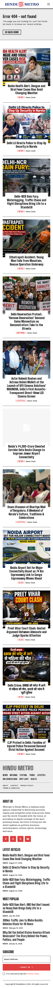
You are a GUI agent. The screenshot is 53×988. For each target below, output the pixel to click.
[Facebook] (6, 839)
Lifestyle (21, 401)
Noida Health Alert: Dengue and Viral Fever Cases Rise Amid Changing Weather (26, 89)
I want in (25, 967)
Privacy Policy (33, 973)
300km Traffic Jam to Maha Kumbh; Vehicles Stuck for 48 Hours (23, 922)
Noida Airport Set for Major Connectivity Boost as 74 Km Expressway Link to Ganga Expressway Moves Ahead (26, 573)
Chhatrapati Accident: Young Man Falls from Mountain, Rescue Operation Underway (26, 260)
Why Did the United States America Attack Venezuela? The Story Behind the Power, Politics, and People (26, 936)
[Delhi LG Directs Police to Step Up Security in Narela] (26, 124)
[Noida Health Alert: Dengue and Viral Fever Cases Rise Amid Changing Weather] (26, 67)
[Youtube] (28, 839)
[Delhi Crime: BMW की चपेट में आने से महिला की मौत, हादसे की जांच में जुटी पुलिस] (26, 666)
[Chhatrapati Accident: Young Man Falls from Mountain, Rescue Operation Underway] (26, 238)
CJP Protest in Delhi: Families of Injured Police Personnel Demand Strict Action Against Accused (26, 746)
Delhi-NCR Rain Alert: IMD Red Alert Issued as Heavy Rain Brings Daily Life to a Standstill (26, 908)
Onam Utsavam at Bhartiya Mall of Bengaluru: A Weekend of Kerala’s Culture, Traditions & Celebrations (26, 512)
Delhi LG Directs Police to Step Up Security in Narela (26, 144)
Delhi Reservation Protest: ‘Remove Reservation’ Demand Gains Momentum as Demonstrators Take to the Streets (26, 321)
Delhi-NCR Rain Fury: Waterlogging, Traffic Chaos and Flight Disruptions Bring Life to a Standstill (26, 202)
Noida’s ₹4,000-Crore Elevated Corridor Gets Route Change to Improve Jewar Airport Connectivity (26, 452)
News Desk (30, 97)
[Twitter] (20, 839)
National (21, 333)
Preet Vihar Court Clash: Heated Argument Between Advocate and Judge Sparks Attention (27, 631)
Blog (21, 583)
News (21, 97)
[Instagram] (13, 839)
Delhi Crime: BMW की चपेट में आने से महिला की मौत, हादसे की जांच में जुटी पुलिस (26, 689)
